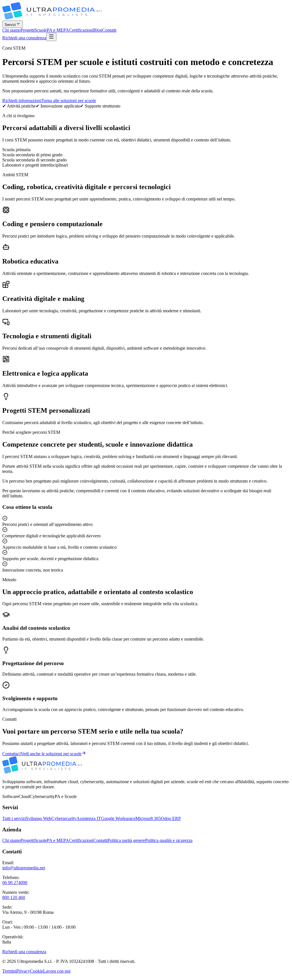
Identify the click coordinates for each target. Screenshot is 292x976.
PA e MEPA (58, 30)
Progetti (28, 30)
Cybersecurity (63, 818)
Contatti (109, 30)
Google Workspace (118, 818)
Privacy (23, 971)
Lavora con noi (56, 971)
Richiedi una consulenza (24, 37)
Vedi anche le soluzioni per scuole (51, 753)
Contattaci (11, 753)
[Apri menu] (51, 37)
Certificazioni (81, 30)
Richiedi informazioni (21, 100)
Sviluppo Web (38, 818)
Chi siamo (11, 30)
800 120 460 (13, 897)
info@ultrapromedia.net (23, 867)
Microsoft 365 (148, 818)
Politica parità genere (126, 840)
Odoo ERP (171, 818)
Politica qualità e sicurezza (168, 840)
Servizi (10, 25)
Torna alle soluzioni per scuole (68, 100)
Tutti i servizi (14, 818)
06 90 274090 (14, 882)
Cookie (36, 971)
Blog (97, 30)
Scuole (41, 30)
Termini (9, 971)
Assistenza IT (88, 818)
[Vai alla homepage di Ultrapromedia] (52, 17)
